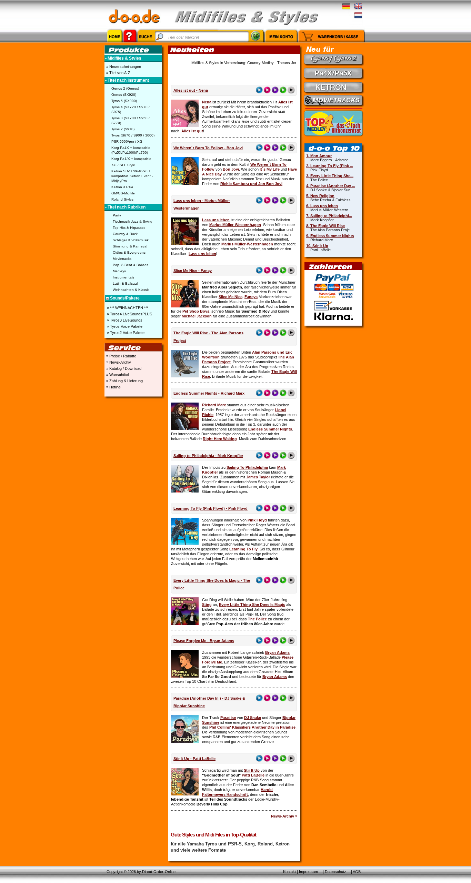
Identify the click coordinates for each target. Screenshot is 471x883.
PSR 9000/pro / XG (126, 141)
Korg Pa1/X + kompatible (131, 159)
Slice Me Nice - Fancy (192, 270)
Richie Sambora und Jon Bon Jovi (251, 184)
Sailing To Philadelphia (247, 467)
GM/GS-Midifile (123, 193)
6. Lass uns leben (322, 206)
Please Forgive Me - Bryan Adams (203, 641)
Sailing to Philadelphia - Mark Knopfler (208, 456)
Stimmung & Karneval (130, 246)
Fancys (251, 297)
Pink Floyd (257, 520)
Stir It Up (252, 770)
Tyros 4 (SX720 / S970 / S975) (130, 109)
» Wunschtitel (117, 375)
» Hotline (113, 387)
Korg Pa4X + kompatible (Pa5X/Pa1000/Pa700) (130, 150)
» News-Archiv (118, 362)
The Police (257, 619)
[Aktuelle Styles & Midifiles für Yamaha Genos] (334, 59)
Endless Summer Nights (270, 429)
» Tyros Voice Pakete (124, 326)
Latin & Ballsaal (125, 283)
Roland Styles (122, 199)
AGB (357, 872)
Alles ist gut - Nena (190, 90)
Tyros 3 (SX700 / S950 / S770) (130, 120)
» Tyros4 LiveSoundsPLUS (129, 314)
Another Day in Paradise (273, 727)
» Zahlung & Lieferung (124, 381)
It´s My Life (270, 169)
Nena (206, 102)
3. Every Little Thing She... (329, 176)
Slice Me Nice (230, 297)
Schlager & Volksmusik (131, 240)
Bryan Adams (277, 652)
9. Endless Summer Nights (330, 236)
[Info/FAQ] (129, 43)
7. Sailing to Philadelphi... (329, 216)
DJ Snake (252, 717)
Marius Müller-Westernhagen (235, 225)
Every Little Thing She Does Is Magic (252, 604)
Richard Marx (214, 405)
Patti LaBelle (253, 775)
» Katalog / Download (123, 368)
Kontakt (289, 872)
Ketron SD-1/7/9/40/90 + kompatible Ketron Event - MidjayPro (132, 176)
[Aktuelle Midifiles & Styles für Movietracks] (334, 101)
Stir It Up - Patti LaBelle (194, 759)
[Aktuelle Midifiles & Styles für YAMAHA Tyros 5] (334, 87)
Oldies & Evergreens (129, 252)
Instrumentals (123, 277)
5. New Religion (320, 196)
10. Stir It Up (317, 246)
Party (117, 215)
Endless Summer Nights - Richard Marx (208, 393)
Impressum (308, 872)
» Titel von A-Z (117, 73)
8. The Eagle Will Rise (325, 226)
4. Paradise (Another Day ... (330, 186)
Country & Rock (125, 234)
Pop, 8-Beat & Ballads (130, 265)
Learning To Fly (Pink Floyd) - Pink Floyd (210, 508)
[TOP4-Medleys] (334, 123)
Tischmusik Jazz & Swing (132, 221)
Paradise (228, 717)
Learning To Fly (243, 549)
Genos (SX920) (123, 95)
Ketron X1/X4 (122, 187)
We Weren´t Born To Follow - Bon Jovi (208, 148)
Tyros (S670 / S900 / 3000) (132, 135)
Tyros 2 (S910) (122, 129)
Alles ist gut (192, 131)
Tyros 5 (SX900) (124, 101)
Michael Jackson (197, 316)
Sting (207, 604)
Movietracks (122, 259)
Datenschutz (335, 872)
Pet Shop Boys (195, 311)
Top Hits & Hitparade (129, 228)
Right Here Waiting (220, 439)
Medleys (119, 271)
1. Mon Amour (319, 156)
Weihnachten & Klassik (131, 290)
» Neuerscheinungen (123, 66)
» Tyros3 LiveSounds (124, 320)
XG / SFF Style (123, 165)
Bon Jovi (231, 169)
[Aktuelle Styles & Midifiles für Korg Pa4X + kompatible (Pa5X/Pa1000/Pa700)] (334, 73)
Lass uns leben (216, 220)
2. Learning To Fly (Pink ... (329, 166)
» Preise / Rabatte (120, 356)
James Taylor (258, 477)
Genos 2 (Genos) (125, 88)
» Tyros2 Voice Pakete (125, 333)
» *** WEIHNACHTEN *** (127, 308)
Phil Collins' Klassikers (230, 727)
